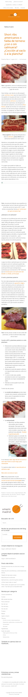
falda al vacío (4, 496)
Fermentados (6, 624)
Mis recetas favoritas (6, 599)
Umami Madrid (18, 692)
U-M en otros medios (8, 7)
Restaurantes (6, 637)
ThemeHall (16, 694)
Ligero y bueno (5, 616)
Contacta (23, 7)
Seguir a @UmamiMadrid (8, 558)
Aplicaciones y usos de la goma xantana (12, 580)
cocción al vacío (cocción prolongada (11, 480)
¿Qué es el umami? (18, 1)
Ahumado (5, 626)
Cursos (3, 597)
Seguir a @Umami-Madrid (8, 549)
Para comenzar (5, 601)
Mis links (17, 7)
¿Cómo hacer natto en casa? (9, 582)
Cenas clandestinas (6, 594)
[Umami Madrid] (14, 16)
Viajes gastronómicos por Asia (10, 633)
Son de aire (4, 609)
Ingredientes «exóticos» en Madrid (14, 4)
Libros (4, 635)
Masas (3, 613)
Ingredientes (4, 628)
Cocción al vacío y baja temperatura (14, 492)
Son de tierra (13, 494)
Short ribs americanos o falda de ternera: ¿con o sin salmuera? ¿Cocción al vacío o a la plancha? (15, 44)
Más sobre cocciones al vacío (9, 473)
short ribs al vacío (12, 496)
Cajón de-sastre (5, 631)
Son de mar (4, 604)
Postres (3, 611)
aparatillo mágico (19, 283)
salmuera (13, 101)
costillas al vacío (9, 95)
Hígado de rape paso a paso (8, 575)
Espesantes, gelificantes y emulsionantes (12, 622)
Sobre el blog (8, 1)
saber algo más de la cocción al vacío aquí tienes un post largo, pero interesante (13, 461)
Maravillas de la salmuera (8, 577)
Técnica (18, 494)
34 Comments (23, 59)
